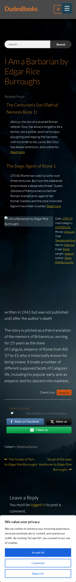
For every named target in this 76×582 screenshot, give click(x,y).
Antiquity (69, 231)
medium (69, 253)
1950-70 (67, 218)
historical (69, 244)
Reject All (38, 573)
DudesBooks (21, 8)
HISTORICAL (63, 227)
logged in (38, 504)
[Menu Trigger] (67, 8)
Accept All (38, 552)
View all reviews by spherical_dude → (46, 412)
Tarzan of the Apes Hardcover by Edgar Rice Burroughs (55, 464)
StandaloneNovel (65, 240)
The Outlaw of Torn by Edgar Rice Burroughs (20, 461)
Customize (38, 563)
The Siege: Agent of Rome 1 (31, 166)
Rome (66, 249)
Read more (17, 152)
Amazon (64, 392)
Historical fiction (27, 446)
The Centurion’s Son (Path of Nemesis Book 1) (32, 108)
